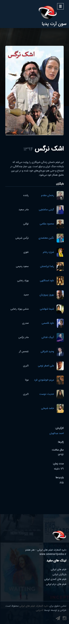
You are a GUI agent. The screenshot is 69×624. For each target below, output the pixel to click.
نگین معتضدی (46, 238)
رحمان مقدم (47, 196)
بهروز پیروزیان (46, 295)
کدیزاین (39, 610)
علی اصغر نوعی (46, 366)
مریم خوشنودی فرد (44, 380)
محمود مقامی (47, 224)
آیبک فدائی (47, 338)
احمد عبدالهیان (56, 433)
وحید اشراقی (47, 352)
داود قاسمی (48, 323)
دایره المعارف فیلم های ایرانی (33, 606)
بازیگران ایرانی (59, 574)
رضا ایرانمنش (47, 267)
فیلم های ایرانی (58, 569)
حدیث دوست (46, 394)
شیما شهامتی (47, 309)
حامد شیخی (47, 408)
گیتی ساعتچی (46, 210)
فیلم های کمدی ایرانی (55, 579)
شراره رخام (48, 252)
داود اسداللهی (47, 281)
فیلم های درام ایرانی (56, 584)
